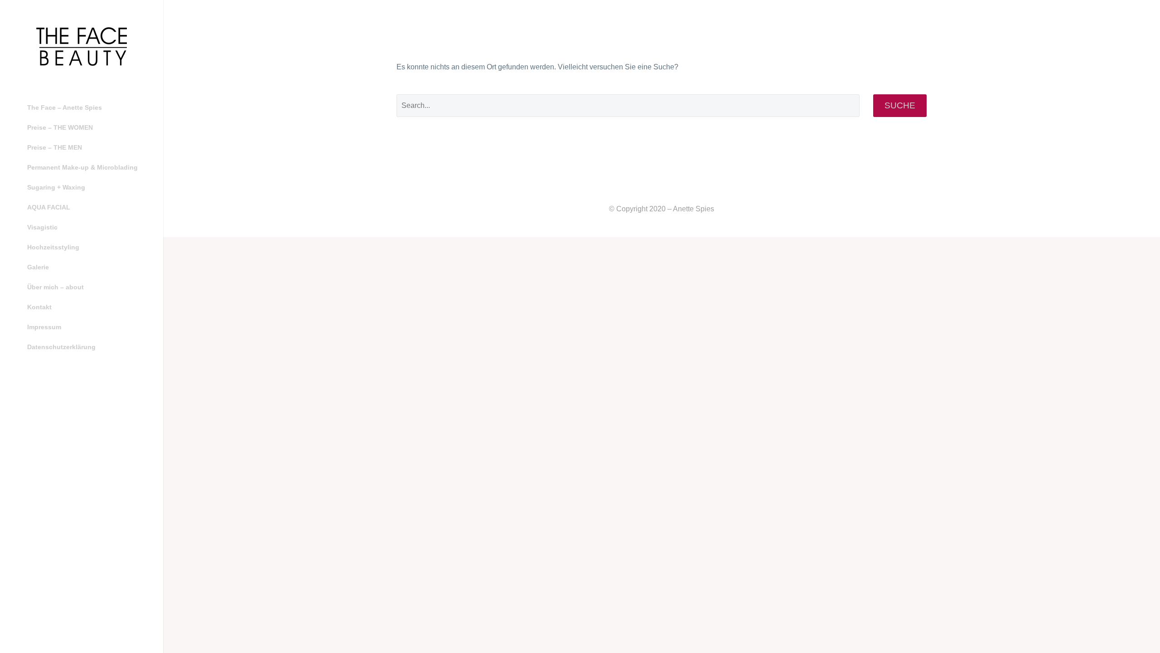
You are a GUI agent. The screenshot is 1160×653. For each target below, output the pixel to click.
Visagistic (42, 227)
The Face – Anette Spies (64, 107)
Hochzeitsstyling (53, 247)
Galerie (38, 267)
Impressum (44, 327)
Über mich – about (55, 287)
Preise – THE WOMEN (60, 127)
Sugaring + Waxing (56, 187)
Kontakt (39, 307)
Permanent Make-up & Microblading (82, 167)
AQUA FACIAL (48, 207)
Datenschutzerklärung (61, 347)
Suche (899, 105)
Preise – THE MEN (54, 147)
